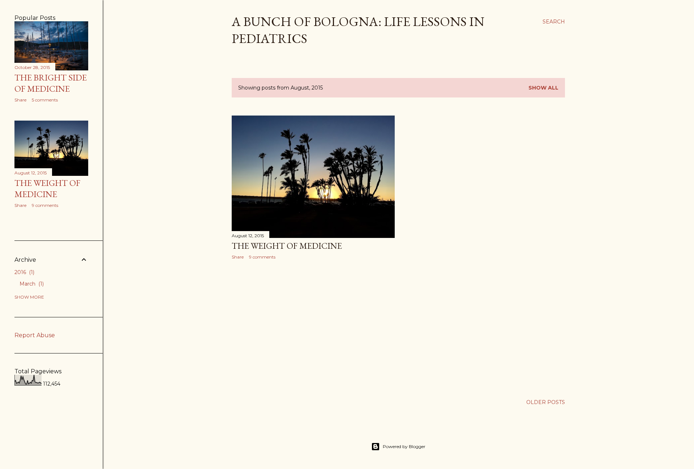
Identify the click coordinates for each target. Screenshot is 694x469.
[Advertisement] (313, 328)
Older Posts (545, 402)
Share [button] (238, 257)
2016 (23, 272)
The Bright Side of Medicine (50, 83)
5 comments (45, 100)
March (31, 284)
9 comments (262, 257)
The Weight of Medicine (287, 245)
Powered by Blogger (404, 446)
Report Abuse (34, 335)
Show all (543, 87)
